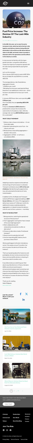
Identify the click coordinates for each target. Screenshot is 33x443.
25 (18, 390)
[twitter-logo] (27, 294)
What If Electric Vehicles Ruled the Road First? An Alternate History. (16, 382)
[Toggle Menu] (28, 3)
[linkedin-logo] (24, 299)
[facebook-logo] (21, 294)
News (16, 40)
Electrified (11, 40)
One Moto (5, 40)
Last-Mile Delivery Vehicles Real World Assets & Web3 (16, 355)
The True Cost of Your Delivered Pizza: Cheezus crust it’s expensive (15, 327)
